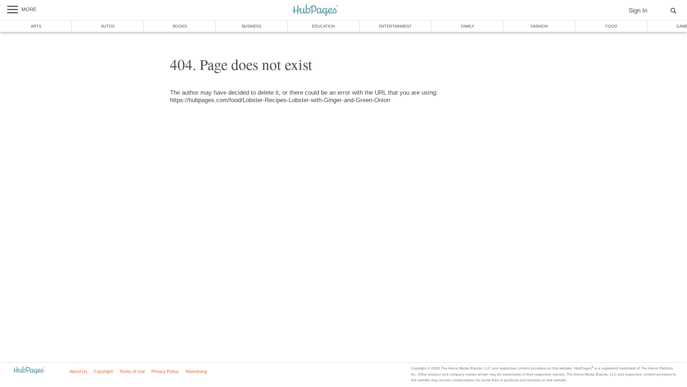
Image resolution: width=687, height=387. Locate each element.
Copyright (103, 371)
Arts (36, 26)
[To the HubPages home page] (29, 370)
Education (323, 26)
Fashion (539, 26)
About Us (78, 371)
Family (467, 26)
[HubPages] (315, 10)
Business (251, 26)
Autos (107, 26)
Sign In (638, 10)
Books (180, 26)
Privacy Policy (165, 371)
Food (611, 26)
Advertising (196, 371)
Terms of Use (132, 371)
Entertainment (395, 26)
